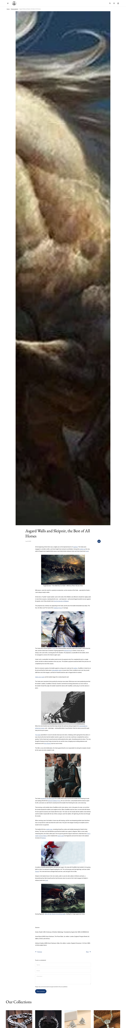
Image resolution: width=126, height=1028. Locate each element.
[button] (110, 3)
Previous (39, 952)
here (46, 880)
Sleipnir (37, 871)
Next (87, 952)
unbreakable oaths (56, 670)
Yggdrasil (75, 547)
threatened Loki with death (47, 798)
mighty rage (49, 829)
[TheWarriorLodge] (14, 3)
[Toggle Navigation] (8, 3)
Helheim (43, 838)
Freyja (54, 648)
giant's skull (61, 835)
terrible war (82, 549)
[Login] (114, 3)
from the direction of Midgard (61, 601)
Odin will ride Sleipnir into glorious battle (55, 914)
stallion (75, 668)
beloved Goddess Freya (54, 800)
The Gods (37, 734)
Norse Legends (14, 9)
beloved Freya (68, 650)
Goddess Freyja (58, 607)
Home (8, 9)
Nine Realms (47, 743)
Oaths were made (39, 677)
